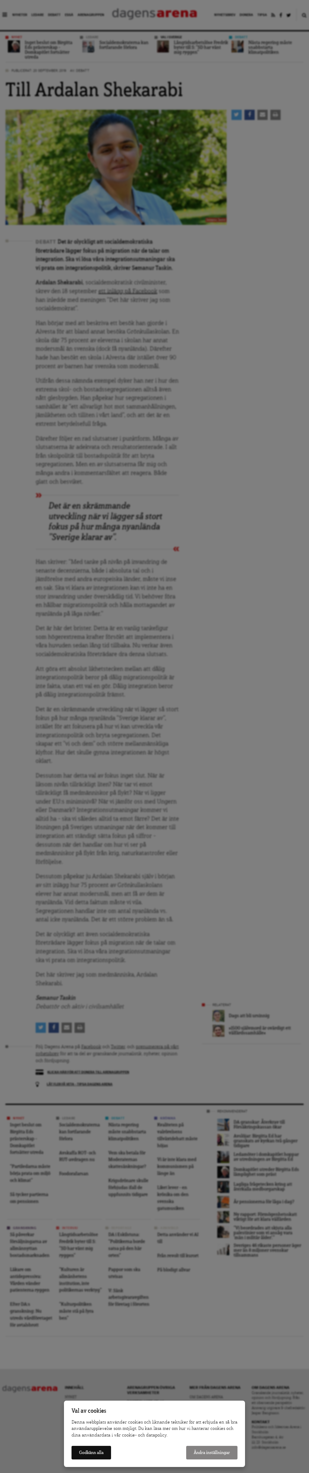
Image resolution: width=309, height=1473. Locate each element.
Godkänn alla (91, 1452)
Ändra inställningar (212, 1452)
